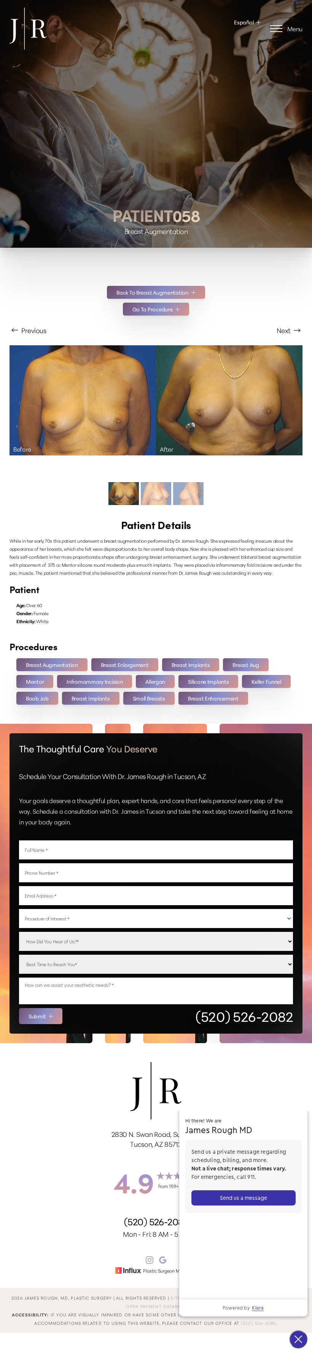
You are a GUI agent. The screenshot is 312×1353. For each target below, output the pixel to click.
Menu (294, 29)
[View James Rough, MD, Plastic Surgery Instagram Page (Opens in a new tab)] (149, 1261)
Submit (37, 1016)
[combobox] (156, 918)
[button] (276, 28)
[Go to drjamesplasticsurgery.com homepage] (83, 29)
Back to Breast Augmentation (152, 292)
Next (284, 330)
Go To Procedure (152, 309)
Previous (33, 330)
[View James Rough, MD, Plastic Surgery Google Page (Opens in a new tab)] (163, 1261)
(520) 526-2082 (244, 1016)
